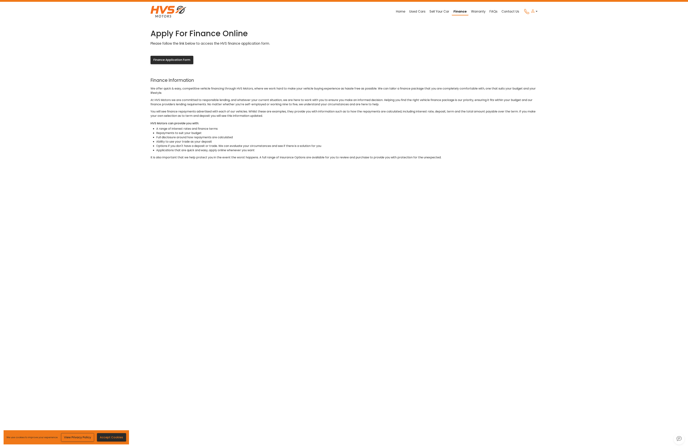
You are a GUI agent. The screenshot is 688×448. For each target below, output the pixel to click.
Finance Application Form (171, 60)
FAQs (493, 11)
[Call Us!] (525, 12)
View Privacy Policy (77, 437)
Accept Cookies (111, 437)
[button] (533, 11)
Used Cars (417, 11)
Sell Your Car (439, 11)
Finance (460, 11)
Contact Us (510, 11)
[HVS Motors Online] (168, 11)
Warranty (478, 11)
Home (400, 11)
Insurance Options (292, 157)
